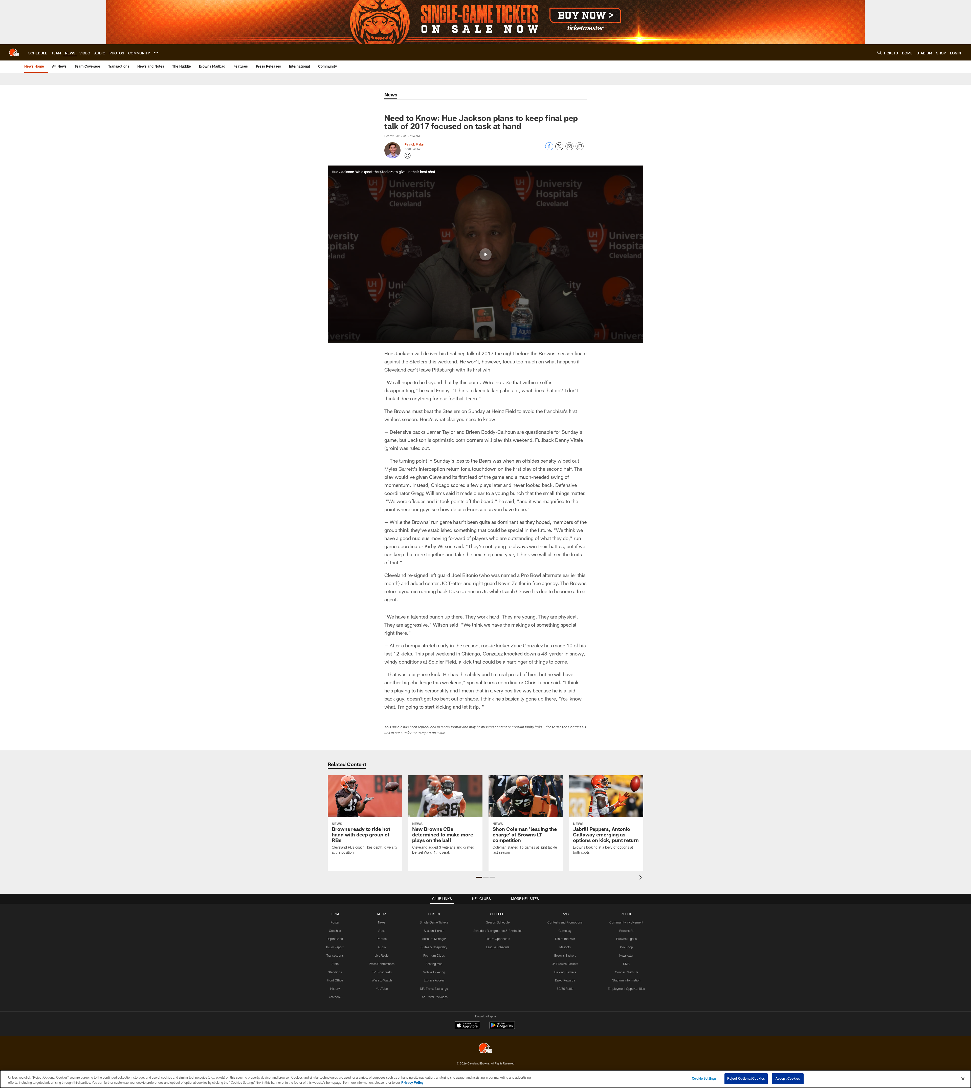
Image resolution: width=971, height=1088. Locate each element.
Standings (335, 972)
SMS (626, 964)
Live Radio (382, 955)
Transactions (335, 955)
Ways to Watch (382, 980)
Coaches (335, 930)
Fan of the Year (565, 938)
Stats (335, 964)
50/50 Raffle (565, 988)
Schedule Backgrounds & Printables (497, 930)
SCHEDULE (497, 914)
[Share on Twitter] (559, 149)
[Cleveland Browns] (485, 1048)
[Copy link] (580, 146)
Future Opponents (498, 938)
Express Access (434, 980)
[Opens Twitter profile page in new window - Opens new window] (408, 156)
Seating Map (434, 964)
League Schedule (497, 947)
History (335, 988)
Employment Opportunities (626, 988)
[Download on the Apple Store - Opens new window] (467, 1025)
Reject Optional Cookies (746, 1078)
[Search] (879, 52)
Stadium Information (626, 980)
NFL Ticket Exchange (434, 988)
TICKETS (434, 914)
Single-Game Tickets (434, 922)
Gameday (565, 930)
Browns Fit (626, 930)
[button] (485, 254)
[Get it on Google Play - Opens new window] (502, 1027)
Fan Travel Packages (434, 997)
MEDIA (381, 914)
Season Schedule (498, 922)
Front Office (335, 980)
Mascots (565, 947)
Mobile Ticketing (434, 972)
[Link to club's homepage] (14, 52)
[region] (485, 1079)
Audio (382, 947)
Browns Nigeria (626, 938)
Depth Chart (335, 938)
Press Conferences (381, 964)
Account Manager (434, 938)
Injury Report (335, 947)
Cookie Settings (704, 1078)
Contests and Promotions (565, 922)
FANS (565, 914)
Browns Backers (565, 955)
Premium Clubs (434, 955)
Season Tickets (434, 930)
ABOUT (626, 914)
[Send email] (569, 149)
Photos (382, 938)
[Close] (962, 1078)
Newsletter (626, 955)
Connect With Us (626, 972)
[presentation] (641, 878)
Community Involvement (626, 922)
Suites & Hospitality (434, 947)
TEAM (335, 914)
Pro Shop (626, 947)
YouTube (382, 988)
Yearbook (335, 997)
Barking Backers (565, 972)
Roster (334, 922)
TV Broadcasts (382, 972)
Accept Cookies (788, 1078)
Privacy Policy (412, 1082)
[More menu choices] (156, 53)
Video (382, 930)
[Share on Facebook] (549, 149)
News (381, 922)
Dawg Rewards (565, 980)
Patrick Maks (414, 144)
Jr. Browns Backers (565, 964)
